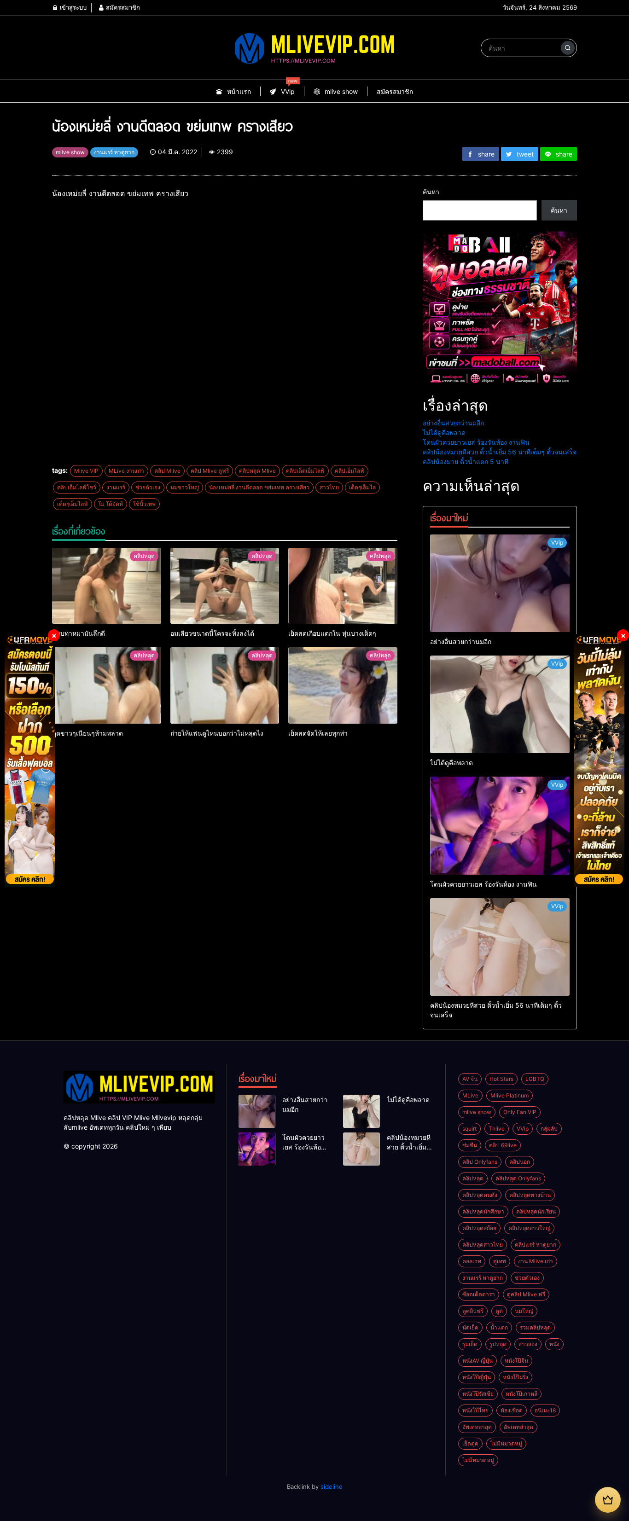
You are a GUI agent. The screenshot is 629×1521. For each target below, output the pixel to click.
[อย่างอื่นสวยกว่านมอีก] (500, 583)
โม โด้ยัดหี (110, 503)
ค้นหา (431, 192)
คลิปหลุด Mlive (257, 470)
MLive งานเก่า (126, 470)
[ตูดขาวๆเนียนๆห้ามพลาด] (106, 685)
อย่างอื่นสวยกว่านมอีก (453, 423)
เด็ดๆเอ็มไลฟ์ (72, 503)
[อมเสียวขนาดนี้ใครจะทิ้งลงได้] (225, 586)
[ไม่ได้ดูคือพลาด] (500, 704)
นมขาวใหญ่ (184, 487)
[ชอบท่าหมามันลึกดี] (106, 586)
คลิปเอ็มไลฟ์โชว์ (76, 487)
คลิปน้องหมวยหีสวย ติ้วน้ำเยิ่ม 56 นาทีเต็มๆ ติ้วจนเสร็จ (500, 452)
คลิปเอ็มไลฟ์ (349, 470)
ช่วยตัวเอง (147, 487)
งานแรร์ (115, 487)
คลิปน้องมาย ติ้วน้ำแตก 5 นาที (465, 461)
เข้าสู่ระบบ (72, 7)
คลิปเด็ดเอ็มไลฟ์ (305, 470)
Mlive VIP (86, 470)
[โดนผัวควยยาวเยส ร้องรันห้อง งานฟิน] (500, 825)
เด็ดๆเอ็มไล (362, 487)
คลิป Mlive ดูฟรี (210, 470)
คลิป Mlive (167, 470)
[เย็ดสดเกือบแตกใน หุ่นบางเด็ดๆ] (342, 586)
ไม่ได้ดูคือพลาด (444, 432)
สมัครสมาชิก (122, 7)
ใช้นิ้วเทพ (144, 503)
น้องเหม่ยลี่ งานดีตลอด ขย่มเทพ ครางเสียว (259, 487)
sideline (331, 1486)
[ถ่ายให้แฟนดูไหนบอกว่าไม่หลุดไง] (225, 685)
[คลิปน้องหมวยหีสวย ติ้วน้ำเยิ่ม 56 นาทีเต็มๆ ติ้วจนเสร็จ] (500, 947)
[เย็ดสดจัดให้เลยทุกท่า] (342, 685)
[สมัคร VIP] (608, 1500)
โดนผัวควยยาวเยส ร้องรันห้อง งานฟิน (476, 442)
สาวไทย (329, 487)
